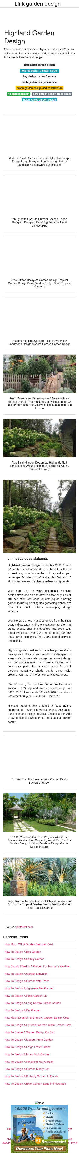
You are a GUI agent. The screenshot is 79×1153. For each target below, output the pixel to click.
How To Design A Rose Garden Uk (26, 995)
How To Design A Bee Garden (23, 951)
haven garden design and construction (40, 88)
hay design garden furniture (39, 76)
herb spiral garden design (39, 65)
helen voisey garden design (39, 99)
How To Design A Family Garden (24, 959)
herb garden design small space (52, 94)
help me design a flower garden (39, 70)
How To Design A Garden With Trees (27, 981)
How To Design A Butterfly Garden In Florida (31, 1076)
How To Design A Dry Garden (22, 1010)
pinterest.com (24, 927)
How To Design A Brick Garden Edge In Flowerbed (35, 1083)
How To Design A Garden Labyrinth (26, 973)
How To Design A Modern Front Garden (29, 1039)
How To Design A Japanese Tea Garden (29, 988)
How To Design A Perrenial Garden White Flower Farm (38, 1025)
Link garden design (38, 3)
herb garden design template (39, 82)
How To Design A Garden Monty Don (27, 1069)
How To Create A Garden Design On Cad (30, 1032)
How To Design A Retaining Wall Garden (29, 1061)
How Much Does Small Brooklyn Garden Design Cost (37, 1017)
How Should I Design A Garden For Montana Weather (37, 966)
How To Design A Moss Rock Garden (27, 1054)
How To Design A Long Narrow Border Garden (33, 1003)
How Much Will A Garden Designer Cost (29, 944)
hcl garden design (18, 94)
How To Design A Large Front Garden (28, 1047)
